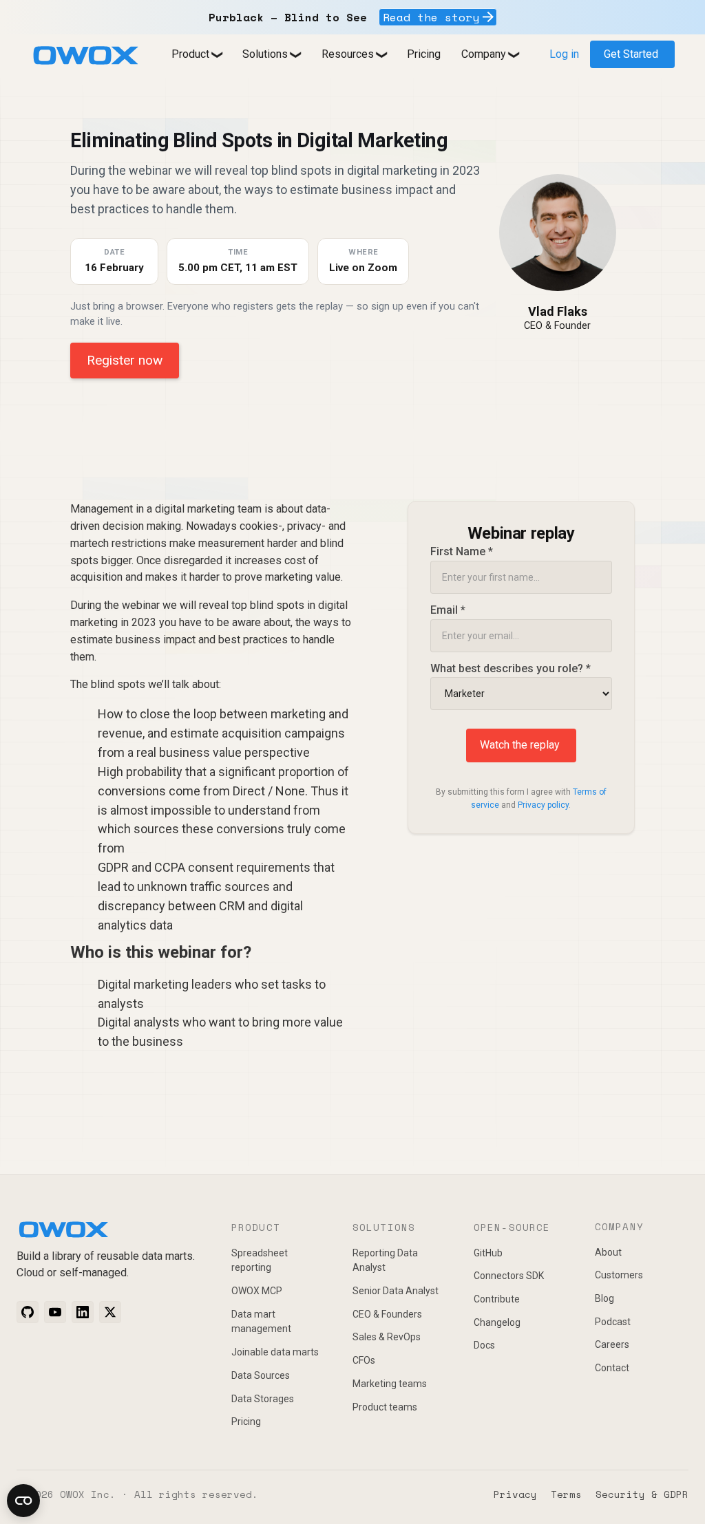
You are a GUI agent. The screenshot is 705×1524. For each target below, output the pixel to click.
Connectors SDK (509, 1275)
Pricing (424, 54)
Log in (564, 54)
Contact (612, 1367)
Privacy (515, 1494)
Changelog (497, 1322)
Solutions (265, 54)
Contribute (497, 1299)
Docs (484, 1345)
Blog (604, 1298)
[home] (85, 55)
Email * (447, 609)
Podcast (613, 1321)
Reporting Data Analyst (385, 1260)
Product (190, 54)
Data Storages (262, 1398)
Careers (612, 1344)
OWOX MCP (256, 1290)
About (608, 1252)
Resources (348, 54)
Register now (124, 360)
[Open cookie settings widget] (23, 1500)
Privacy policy (543, 805)
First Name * (461, 551)
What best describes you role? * (510, 668)
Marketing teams (389, 1383)
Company (483, 54)
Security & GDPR (642, 1494)
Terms (566, 1494)
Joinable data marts (275, 1351)
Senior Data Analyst (395, 1290)
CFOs (363, 1360)
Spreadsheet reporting (259, 1260)
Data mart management (261, 1322)
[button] (196, 55)
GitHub (488, 1252)
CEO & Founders (387, 1314)
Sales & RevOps (386, 1336)
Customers (619, 1274)
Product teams (384, 1407)
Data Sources (260, 1375)
